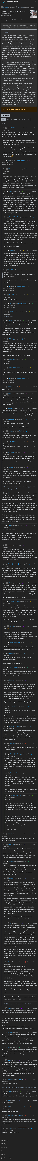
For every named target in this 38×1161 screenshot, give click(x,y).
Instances (4, 1147)
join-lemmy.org (6, 1158)
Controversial (15, 119)
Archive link (5, 32)
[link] (7, 20)
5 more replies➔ (11, 829)
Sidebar (4, 115)
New (23, 119)
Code (3, 1154)
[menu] (35, 2)
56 (3, 19)
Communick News (11, 2)
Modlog (3, 1144)
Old (28, 119)
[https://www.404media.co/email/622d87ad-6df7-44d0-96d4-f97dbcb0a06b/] (33, 14)
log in (12, 109)
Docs (3, 1151)
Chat (3, 123)
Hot (3, 119)
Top (8, 119)
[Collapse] (3, 128)
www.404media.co (6, 15)
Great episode (8, 316)
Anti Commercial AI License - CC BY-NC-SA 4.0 (18, 1004)
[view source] (21, 20)
